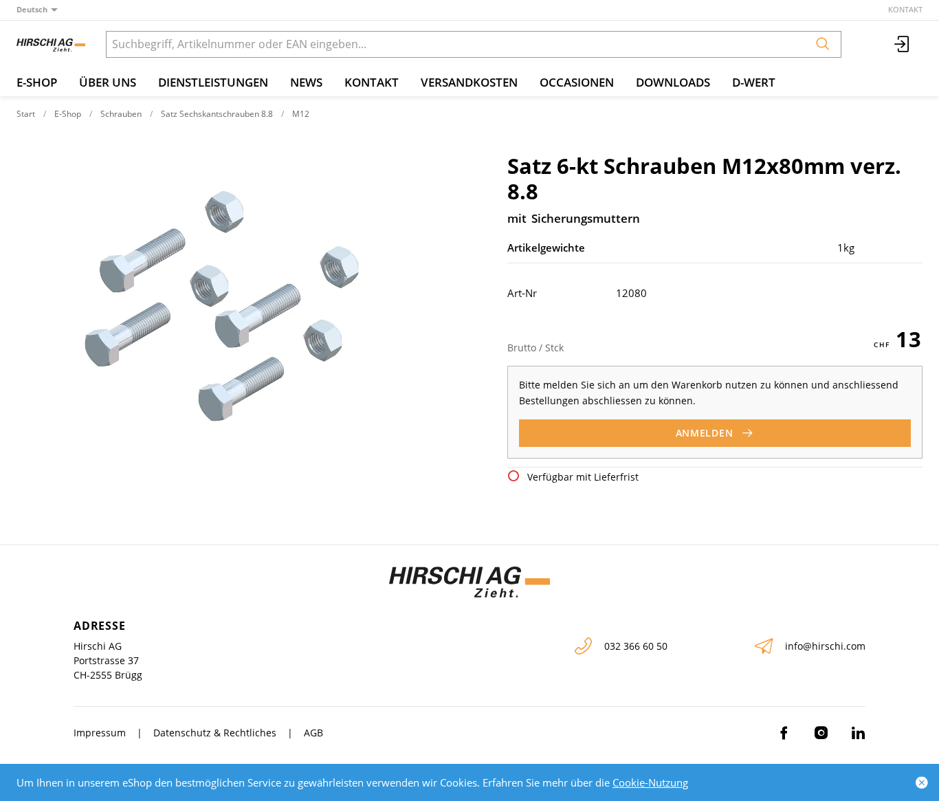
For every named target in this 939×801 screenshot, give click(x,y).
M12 (300, 114)
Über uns (107, 82)
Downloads (673, 82)
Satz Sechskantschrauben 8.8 (217, 114)
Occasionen (577, 82)
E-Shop (36, 82)
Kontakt (905, 9)
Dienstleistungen (213, 82)
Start (25, 114)
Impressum (100, 732)
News (306, 82)
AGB (313, 732)
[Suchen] (822, 44)
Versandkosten (469, 82)
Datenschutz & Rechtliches (214, 732)
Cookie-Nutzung (650, 782)
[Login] (903, 44)
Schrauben (121, 114)
